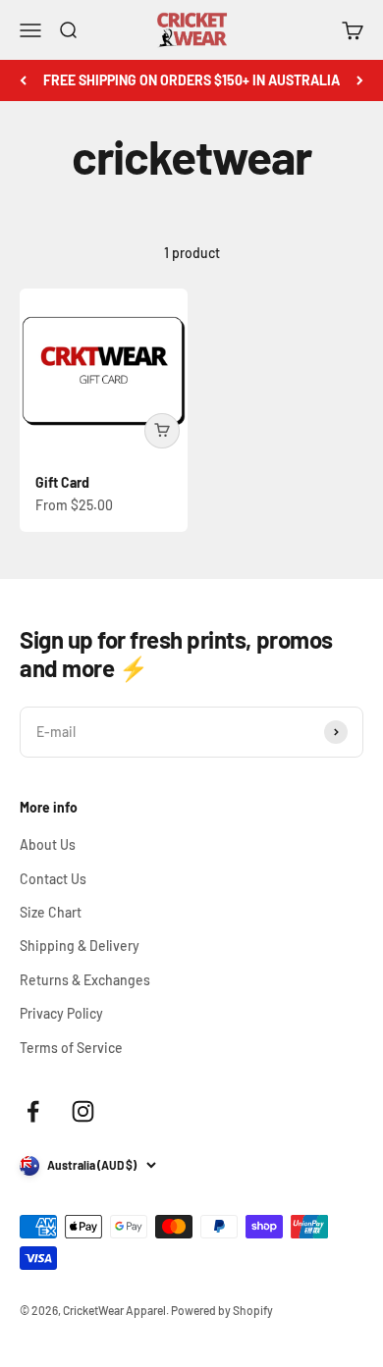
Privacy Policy (61, 1013)
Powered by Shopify (222, 1310)
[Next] (359, 80)
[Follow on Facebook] (33, 1111)
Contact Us (53, 878)
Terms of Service (71, 1047)
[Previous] (23, 80)
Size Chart (51, 912)
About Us (48, 844)
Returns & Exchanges (85, 980)
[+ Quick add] (162, 430)
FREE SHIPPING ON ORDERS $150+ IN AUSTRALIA (191, 80)
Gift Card (62, 482)
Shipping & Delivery (79, 945)
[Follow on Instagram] (83, 1111)
